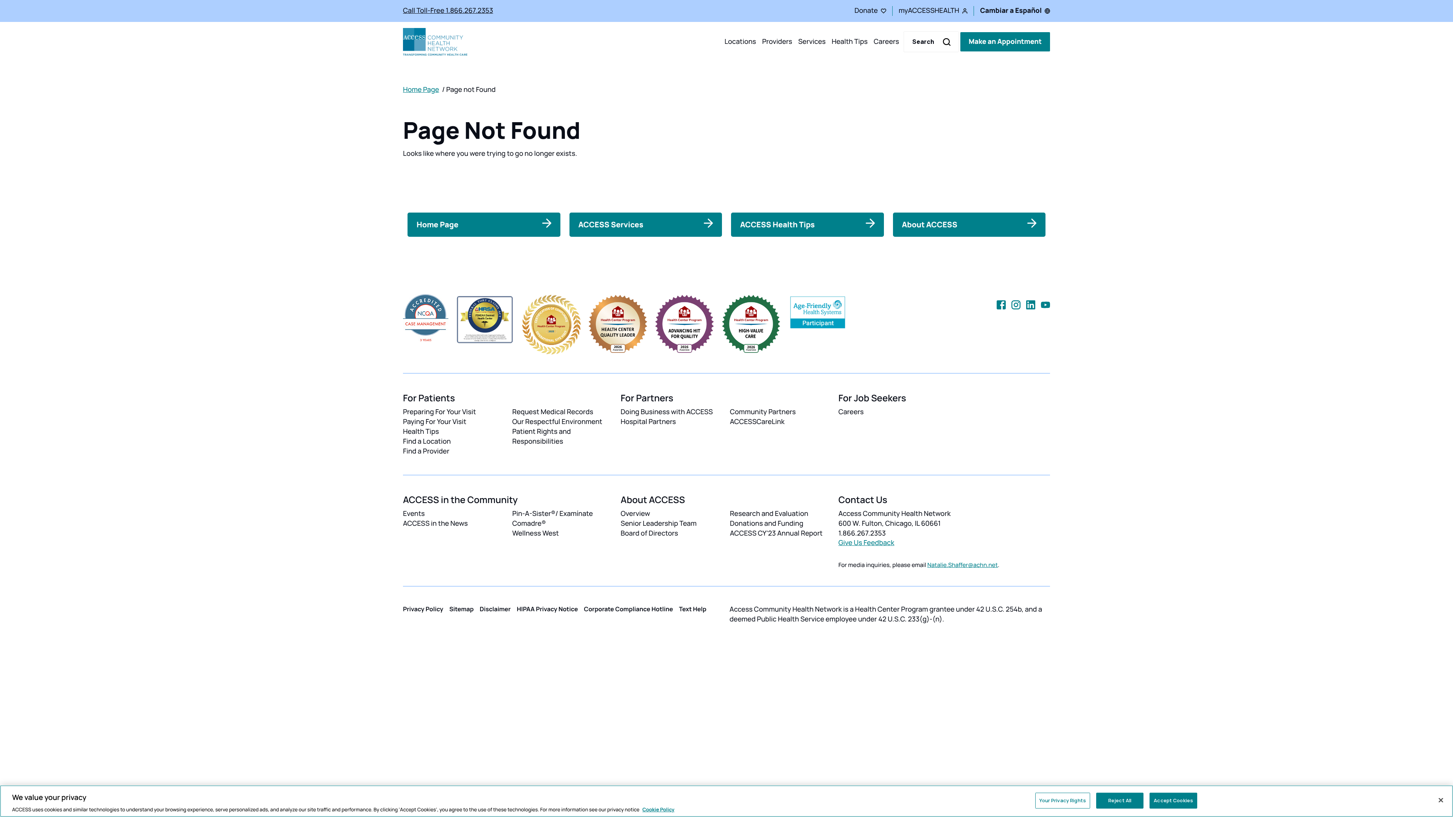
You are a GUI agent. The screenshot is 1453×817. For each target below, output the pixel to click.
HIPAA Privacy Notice (547, 609)
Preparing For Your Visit (439, 411)
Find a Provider (426, 451)
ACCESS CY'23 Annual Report (776, 533)
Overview (635, 513)
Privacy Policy (423, 609)
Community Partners (763, 411)
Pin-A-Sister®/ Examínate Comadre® (552, 518)
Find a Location (427, 441)
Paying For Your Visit (434, 421)
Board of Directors (649, 533)
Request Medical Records (552, 411)
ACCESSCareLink (757, 421)
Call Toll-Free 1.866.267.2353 (448, 10)
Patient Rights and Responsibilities (541, 436)
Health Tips (850, 41)
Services (812, 41)
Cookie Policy (658, 809)
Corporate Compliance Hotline (628, 609)
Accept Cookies (1173, 800)
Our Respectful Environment (557, 421)
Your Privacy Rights (1062, 800)
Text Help (692, 609)
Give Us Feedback (867, 542)
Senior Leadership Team (659, 523)
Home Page (421, 89)
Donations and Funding (766, 523)
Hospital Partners (648, 421)
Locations (740, 41)
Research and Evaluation (769, 513)
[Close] (1441, 800)
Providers (777, 41)
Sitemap (462, 609)
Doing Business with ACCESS (667, 411)
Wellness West (535, 533)
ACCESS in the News (435, 523)
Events (414, 513)
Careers (886, 41)
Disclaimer (495, 609)
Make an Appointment (1005, 41)
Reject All (1119, 800)
